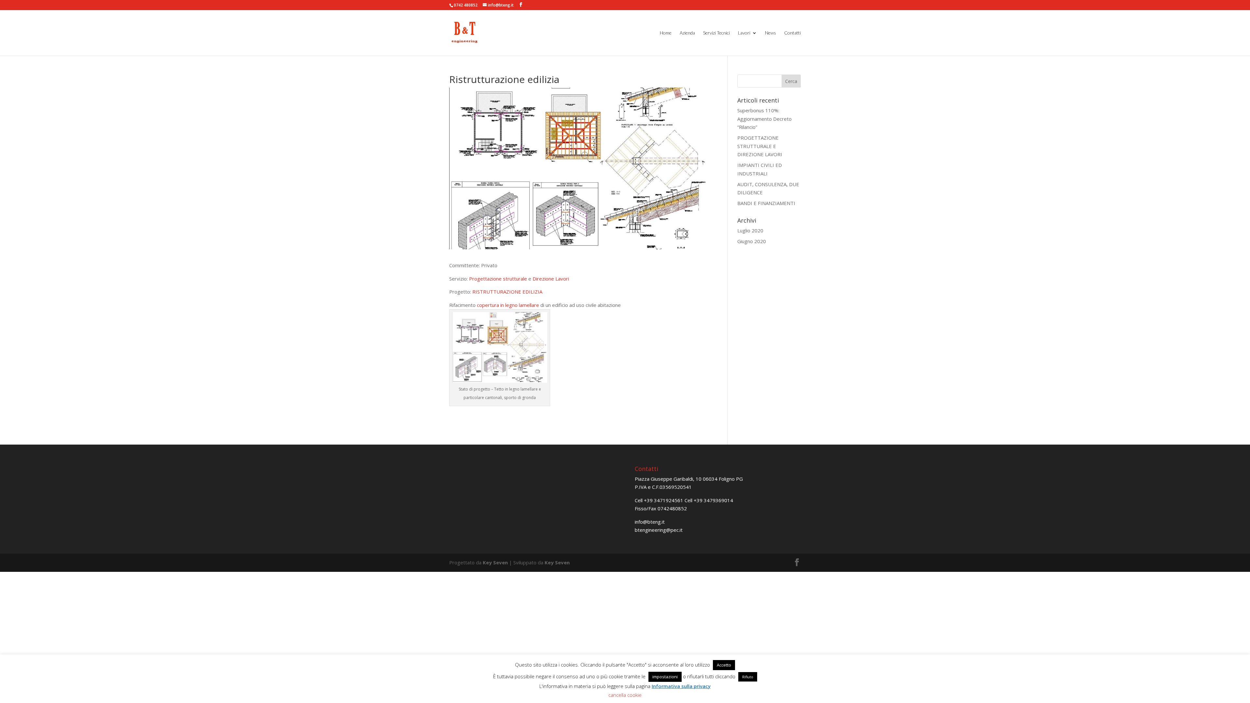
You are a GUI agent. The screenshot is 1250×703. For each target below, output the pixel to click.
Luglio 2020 (750, 230)
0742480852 (672, 508)
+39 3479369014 (713, 500)
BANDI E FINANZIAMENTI (766, 203)
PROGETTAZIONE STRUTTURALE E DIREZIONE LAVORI (759, 146)
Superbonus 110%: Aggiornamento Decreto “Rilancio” (764, 118)
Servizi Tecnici (716, 33)
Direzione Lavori (551, 278)
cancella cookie (625, 695)
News (770, 33)
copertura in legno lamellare (508, 305)
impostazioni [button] (665, 677)
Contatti (792, 33)
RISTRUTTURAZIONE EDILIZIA (507, 291)
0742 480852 (466, 5)
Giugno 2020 (751, 241)
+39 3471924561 (663, 500)
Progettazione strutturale (498, 278)
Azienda (687, 33)
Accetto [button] (724, 665)
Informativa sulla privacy (681, 686)
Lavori (744, 33)
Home (666, 33)
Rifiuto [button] (747, 676)
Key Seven (495, 562)
